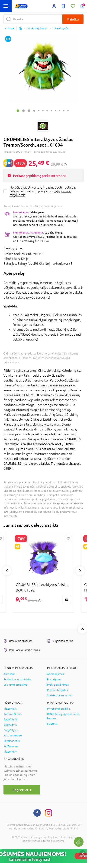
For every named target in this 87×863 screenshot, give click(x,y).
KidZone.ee (10, 746)
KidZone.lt (9, 708)
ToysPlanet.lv (11, 741)
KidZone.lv (10, 751)
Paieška (73, 19)
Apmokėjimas (55, 674)
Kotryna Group (12, 714)
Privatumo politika (58, 708)
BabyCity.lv (10, 724)
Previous (7, 570)
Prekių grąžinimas (58, 684)
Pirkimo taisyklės (57, 690)
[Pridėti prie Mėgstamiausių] (68, 538)
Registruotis (22, 790)
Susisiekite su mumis (60, 695)
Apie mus (9, 674)
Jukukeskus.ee (12, 735)
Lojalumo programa (15, 684)
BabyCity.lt (10, 719)
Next (80, 570)
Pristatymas (54, 679)
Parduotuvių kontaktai (17, 679)
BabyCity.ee (11, 730)
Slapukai (52, 723)
